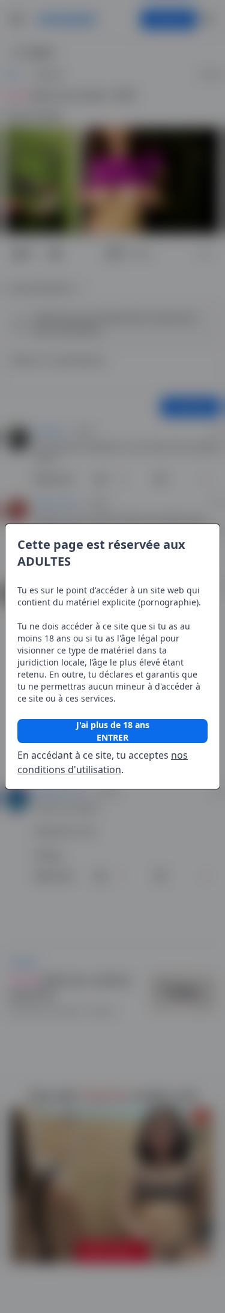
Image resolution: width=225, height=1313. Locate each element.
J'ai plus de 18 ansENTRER (112, 731)
